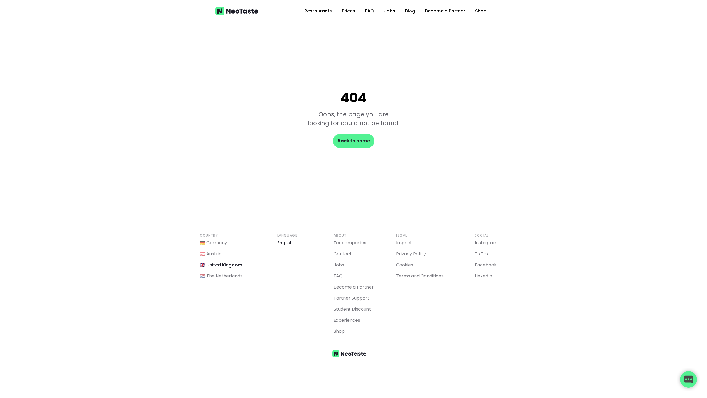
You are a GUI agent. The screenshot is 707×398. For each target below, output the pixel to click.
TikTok (482, 254)
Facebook (486, 265)
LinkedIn (483, 276)
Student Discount (352, 309)
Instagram (486, 243)
